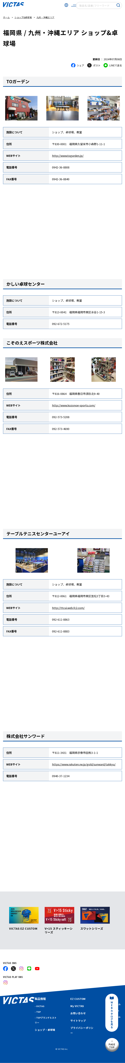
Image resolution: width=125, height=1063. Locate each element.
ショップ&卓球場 (23, 17)
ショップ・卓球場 (45, 1030)
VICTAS (40, 1006)
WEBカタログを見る (112, 1015)
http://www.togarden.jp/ (68, 156)
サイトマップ (78, 1020)
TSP (38, 1011)
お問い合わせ (78, 1013)
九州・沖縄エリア (46, 17)
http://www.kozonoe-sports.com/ (73, 405)
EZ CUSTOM (78, 999)
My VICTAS (77, 1006)
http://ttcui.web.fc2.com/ (68, 608)
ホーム (6, 17)
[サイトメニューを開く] (73, 5)
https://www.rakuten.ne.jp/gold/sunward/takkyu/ (84, 764)
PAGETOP (112, 1046)
